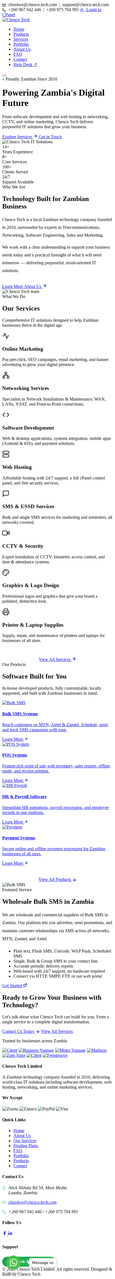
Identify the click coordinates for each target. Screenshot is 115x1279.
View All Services (55, 659)
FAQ (17, 54)
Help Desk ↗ (25, 64)
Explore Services (17, 136)
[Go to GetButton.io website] (13, 1273)
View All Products (55, 879)
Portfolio (21, 44)
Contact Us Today (18, 1031)
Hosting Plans (25, 1145)
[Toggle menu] (4, 75)
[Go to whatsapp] (13, 1263)
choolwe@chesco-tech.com (32, 1202)
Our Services (24, 1140)
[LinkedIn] (10, 1234)
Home (18, 29)
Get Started (12, 985)
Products (21, 34)
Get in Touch (50, 136)
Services (20, 39)
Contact (20, 59)
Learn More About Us (22, 286)
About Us (22, 49)
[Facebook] (5, 1234)
